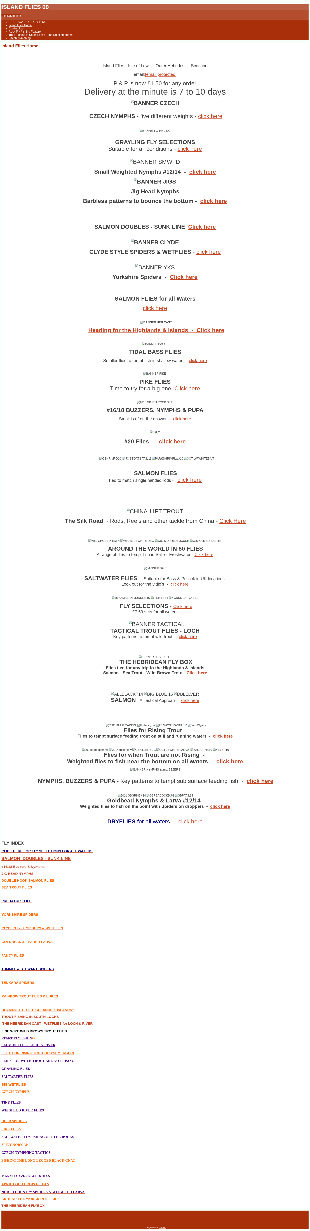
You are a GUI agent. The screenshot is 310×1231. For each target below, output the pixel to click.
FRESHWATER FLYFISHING (27, 21)
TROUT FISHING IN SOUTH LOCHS (30, 1017)
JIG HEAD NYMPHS (17, 874)
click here (210, 116)
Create (162, 1227)
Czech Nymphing (20, 38)
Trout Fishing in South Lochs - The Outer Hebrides (40, 34)
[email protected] (161, 74)
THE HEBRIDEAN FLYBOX (23, 1206)
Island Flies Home (20, 25)
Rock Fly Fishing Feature (25, 31)
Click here (202, 227)
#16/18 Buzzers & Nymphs (23, 867)
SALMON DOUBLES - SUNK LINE (36, 858)
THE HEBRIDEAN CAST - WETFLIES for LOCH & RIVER (47, 1023)
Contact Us (16, 28)
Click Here (232, 521)
